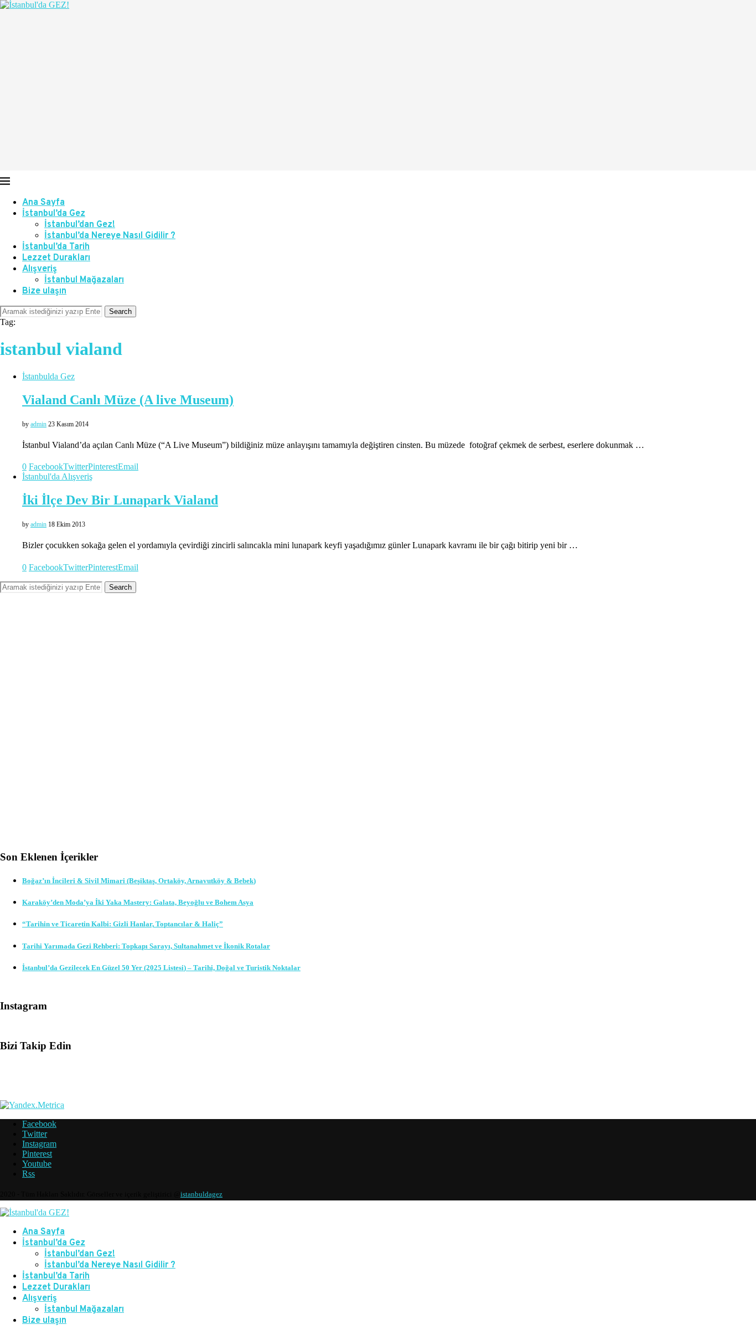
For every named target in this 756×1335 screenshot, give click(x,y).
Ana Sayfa (43, 202)
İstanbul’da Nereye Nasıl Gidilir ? (109, 235)
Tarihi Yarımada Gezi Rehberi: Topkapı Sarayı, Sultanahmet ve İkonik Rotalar (146, 946)
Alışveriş (39, 269)
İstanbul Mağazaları (84, 280)
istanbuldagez (201, 1194)
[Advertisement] (378, 93)
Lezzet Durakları (56, 258)
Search (120, 311)
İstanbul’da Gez (53, 213)
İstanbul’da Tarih (56, 246)
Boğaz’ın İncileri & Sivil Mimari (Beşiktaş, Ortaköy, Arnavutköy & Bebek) (139, 881)
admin (38, 424)
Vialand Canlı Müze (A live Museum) (128, 400)
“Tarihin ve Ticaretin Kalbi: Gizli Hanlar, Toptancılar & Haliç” (122, 924)
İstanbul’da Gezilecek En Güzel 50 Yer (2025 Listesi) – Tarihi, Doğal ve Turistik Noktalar (161, 967)
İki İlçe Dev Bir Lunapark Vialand (120, 500)
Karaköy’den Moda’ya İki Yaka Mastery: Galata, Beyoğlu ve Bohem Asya (137, 902)
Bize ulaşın (44, 291)
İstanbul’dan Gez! (79, 224)
